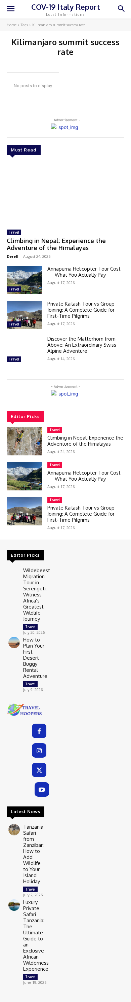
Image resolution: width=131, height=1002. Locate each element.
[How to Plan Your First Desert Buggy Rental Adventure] (14, 642)
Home (11, 25)
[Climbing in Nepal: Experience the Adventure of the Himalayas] (65, 193)
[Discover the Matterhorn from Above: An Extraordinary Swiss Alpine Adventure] (24, 350)
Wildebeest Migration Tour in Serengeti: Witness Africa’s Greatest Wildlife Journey (36, 594)
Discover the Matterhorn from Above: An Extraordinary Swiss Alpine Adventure (81, 345)
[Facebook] (39, 731)
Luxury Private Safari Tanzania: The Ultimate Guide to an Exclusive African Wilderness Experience (36, 935)
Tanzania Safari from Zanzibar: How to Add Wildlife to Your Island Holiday (33, 854)
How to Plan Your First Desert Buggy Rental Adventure (35, 657)
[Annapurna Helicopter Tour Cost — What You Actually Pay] (24, 280)
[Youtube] (42, 789)
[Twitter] (39, 770)
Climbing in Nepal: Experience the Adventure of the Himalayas (56, 244)
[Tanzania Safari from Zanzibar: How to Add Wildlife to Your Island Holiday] (14, 829)
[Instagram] (39, 750)
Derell (12, 256)
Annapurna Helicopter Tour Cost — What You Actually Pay (84, 272)
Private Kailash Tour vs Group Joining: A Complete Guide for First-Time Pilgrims (81, 310)
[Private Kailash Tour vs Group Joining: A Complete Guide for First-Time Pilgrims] (24, 315)
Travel (14, 232)
